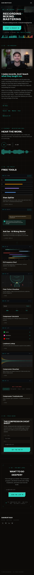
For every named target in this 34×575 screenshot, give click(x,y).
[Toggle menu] (31, 2)
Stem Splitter (4, 532)
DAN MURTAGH (6, 2)
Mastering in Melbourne (22, 541)
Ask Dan (3, 534)
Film (18, 537)
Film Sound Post (21, 546)
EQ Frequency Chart (6, 539)
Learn (2, 557)
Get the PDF (16, 450)
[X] (2, 523)
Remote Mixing (20, 544)
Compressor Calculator (7, 537)
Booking (19, 549)
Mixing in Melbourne (22, 539)
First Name (7, 435)
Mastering (19, 534)
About (2, 562)
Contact (3, 567)
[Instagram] (6, 523)
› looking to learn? (17, 32)
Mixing (18, 532)
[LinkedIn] (9, 523)
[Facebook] (12, 523)
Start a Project (11, 28)
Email (5, 441)
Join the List (16, 494)
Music (2, 560)
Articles (3, 564)
